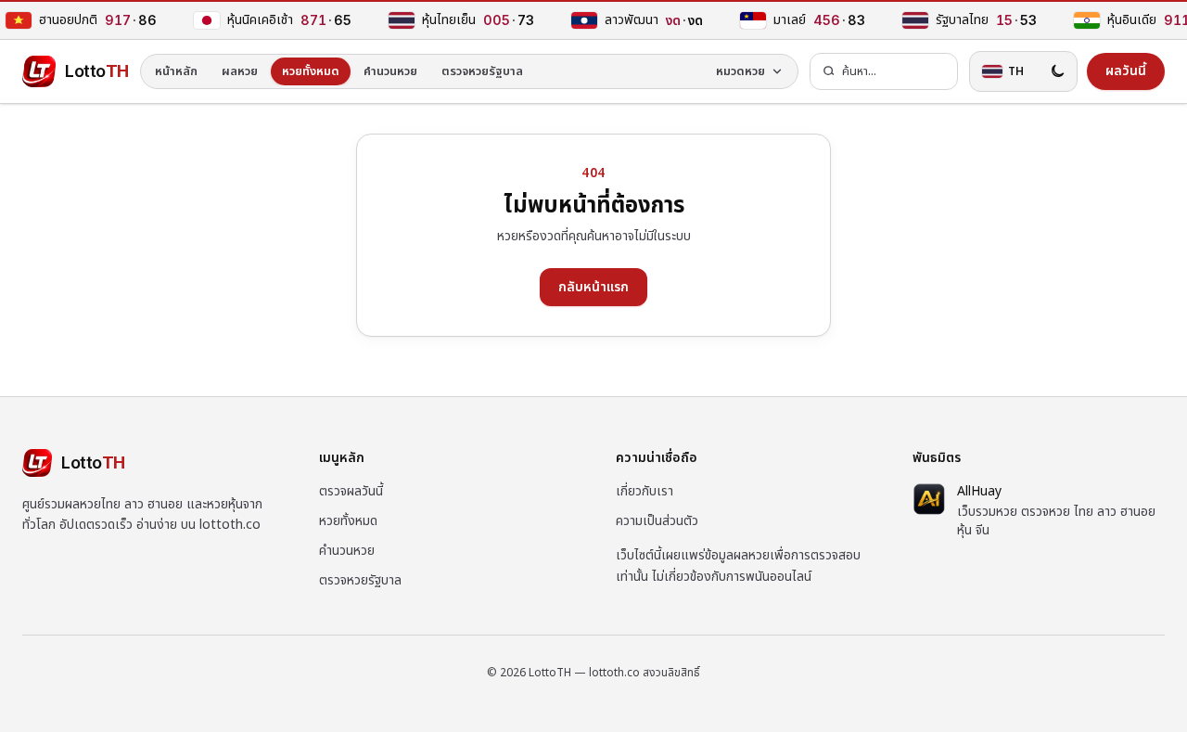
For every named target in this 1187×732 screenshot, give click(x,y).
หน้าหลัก (176, 71)
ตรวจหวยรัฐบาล (482, 71)
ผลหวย (240, 71)
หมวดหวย (740, 71)
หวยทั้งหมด (310, 71)
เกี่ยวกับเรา (644, 491)
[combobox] (884, 72)
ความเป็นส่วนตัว (657, 521)
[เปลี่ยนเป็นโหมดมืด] (1057, 71)
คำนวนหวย (390, 71)
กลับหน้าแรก (593, 287)
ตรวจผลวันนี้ (351, 491)
